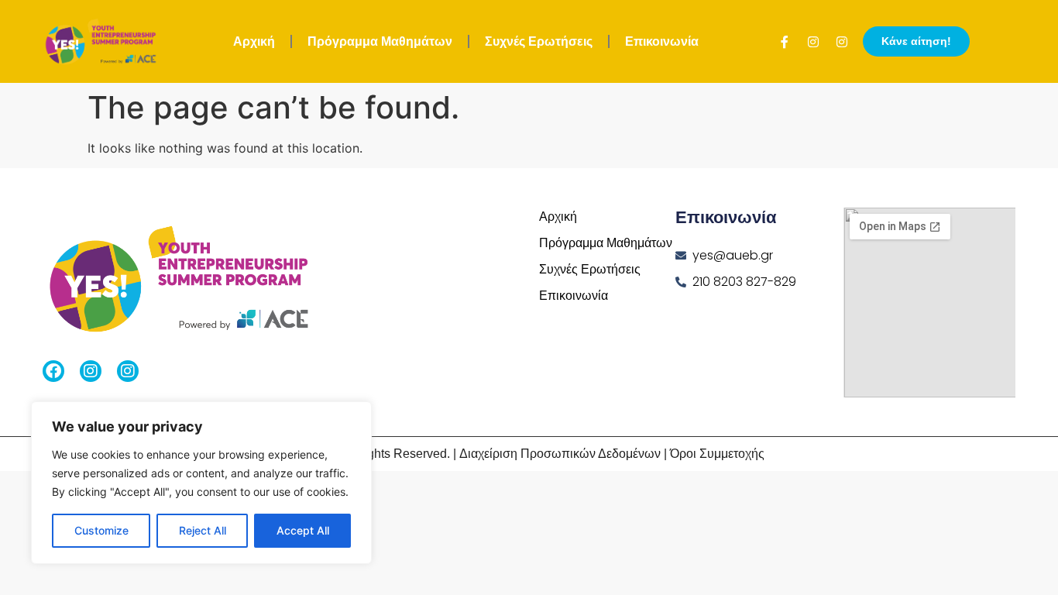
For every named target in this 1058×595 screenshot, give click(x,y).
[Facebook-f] (784, 41)
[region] (201, 482)
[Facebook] (53, 371)
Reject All (202, 530)
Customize (101, 530)
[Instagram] (813, 41)
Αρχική (254, 41)
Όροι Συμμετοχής (717, 453)
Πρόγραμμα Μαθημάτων (379, 41)
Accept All (303, 530)
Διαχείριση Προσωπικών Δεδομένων (560, 453)
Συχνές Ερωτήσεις (539, 41)
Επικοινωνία (662, 41)
